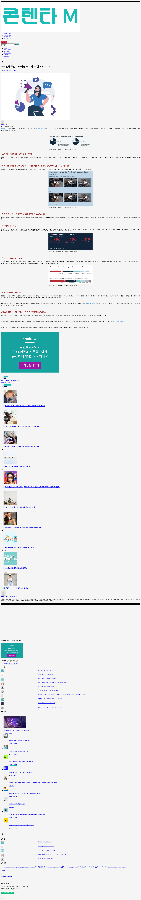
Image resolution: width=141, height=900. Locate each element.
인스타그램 (7, 327)
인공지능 (63, 867)
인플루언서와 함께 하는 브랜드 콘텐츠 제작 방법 (20, 507)
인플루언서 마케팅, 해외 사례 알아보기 (17, 588)
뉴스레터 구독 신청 (7, 892)
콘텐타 (119, 867)
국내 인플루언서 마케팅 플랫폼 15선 (16, 568)
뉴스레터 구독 (7, 38)
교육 (17, 867)
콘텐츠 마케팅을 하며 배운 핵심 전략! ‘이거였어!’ (21, 825)
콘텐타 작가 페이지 (6, 876)
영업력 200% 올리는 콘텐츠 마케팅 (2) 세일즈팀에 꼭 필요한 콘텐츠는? (27, 814)
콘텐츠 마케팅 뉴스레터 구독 (11, 664)
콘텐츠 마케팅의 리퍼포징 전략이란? (18, 751)
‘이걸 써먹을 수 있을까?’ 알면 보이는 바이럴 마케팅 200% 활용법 (25, 406)
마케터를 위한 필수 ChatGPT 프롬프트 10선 (17, 730)
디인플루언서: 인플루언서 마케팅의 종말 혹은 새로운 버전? (23, 527)
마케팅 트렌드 (41, 867)
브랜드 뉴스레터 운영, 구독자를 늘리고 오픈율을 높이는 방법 (24, 793)
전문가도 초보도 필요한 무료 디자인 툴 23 (19, 740)
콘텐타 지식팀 (4, 124)
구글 (20, 867)
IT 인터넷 (6, 54)
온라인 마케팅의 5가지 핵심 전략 (46, 703)
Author (5, 386)
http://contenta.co (13, 596)
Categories (6, 376)
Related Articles (7, 385)
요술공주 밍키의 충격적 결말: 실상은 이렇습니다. (50, 707)
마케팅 (5, 48)
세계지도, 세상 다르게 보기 (45, 670)
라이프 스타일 (7, 53)
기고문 (27, 867)
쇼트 (32, 321)
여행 (54, 867)
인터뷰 (76, 867)
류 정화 (10, 733)
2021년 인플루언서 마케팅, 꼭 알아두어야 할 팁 (19, 547)
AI (2, 867)
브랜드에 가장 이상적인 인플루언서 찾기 (17, 466)
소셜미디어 (50, 867)
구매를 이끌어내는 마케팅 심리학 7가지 (48, 690)
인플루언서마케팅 (5, 382)
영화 (57, 867)
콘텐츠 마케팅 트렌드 (112, 867)
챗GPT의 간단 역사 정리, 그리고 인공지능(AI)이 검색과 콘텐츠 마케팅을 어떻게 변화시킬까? (62, 694)
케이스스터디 (84, 867)
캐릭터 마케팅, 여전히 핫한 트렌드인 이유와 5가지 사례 (52, 682)
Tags (5, 378)
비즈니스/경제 (7, 49)
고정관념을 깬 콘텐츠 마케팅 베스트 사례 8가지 (50, 698)
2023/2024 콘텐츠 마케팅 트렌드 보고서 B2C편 (21, 761)
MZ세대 (113, 303)
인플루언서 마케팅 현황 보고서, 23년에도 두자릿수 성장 (22, 426)
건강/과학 (6, 56)
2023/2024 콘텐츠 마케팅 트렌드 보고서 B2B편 (21, 772)
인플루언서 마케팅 (5, 128)
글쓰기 (24, 867)
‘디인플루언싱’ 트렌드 (89, 303)
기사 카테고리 (7, 36)
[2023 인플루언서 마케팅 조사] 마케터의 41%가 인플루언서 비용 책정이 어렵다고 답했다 (32, 487)
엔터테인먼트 (7, 51)
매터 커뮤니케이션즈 (40, 128)
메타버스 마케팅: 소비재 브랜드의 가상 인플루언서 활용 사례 (24, 446)
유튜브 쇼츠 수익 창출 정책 (118, 321)
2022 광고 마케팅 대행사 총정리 (46, 686)
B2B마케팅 (8, 867)
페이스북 (124, 867)
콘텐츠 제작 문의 (8, 33)
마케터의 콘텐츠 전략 (6, 380)
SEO (13, 867)
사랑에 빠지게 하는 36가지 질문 (46, 674)
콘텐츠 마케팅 (7, 35)
